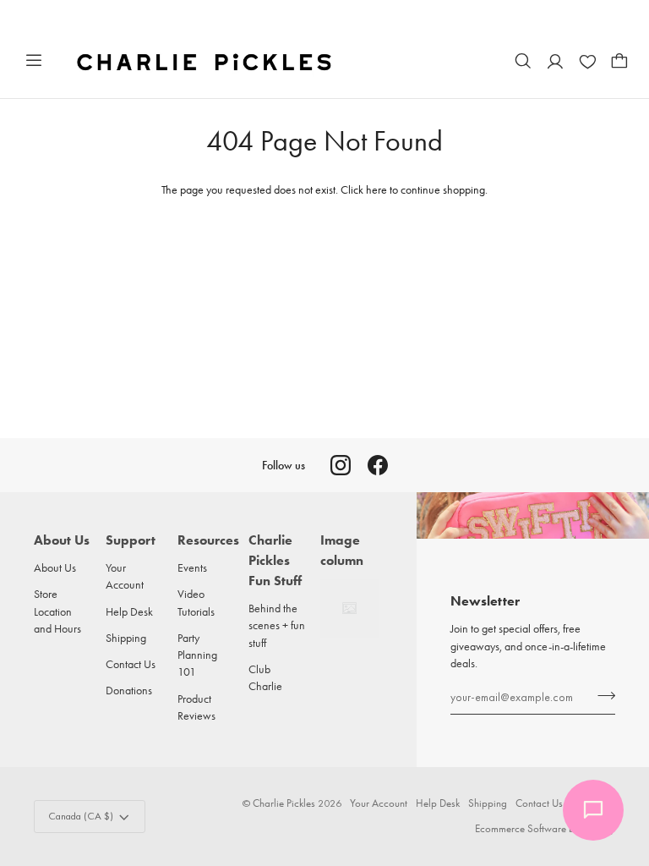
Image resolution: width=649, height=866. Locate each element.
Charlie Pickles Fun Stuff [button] (275, 560)
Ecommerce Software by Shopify (545, 828)
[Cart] (619, 61)
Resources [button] (206, 540)
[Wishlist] (587, 61)
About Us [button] (62, 540)
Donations (129, 690)
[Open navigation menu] (33, 60)
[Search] (523, 61)
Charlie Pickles (284, 803)
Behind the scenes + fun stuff (276, 625)
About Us (55, 567)
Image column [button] (341, 550)
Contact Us (130, 664)
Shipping (126, 637)
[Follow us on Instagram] (340, 465)
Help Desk (129, 611)
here (376, 189)
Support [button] (130, 540)
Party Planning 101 (197, 655)
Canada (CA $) (80, 816)
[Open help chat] (593, 810)
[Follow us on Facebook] (378, 465)
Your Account (378, 803)
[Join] (601, 695)
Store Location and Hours (57, 611)
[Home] (206, 61)
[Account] (555, 61)
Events (192, 567)
